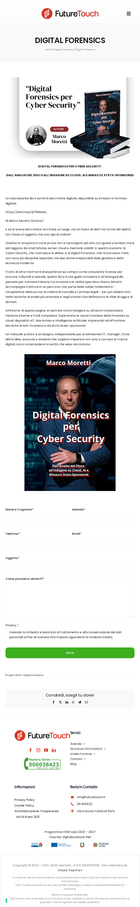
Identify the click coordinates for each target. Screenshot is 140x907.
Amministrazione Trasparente (36, 811)
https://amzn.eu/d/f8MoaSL (26, 212)
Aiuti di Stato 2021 (27, 817)
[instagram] (38, 750)
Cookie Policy (24, 805)
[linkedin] (54, 750)
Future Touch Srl (70, 870)
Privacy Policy (24, 800)
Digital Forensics (33, 675)
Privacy (12, 625)
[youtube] (46, 750)
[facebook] (31, 750)
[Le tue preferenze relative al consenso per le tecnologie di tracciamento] (6, 900)
